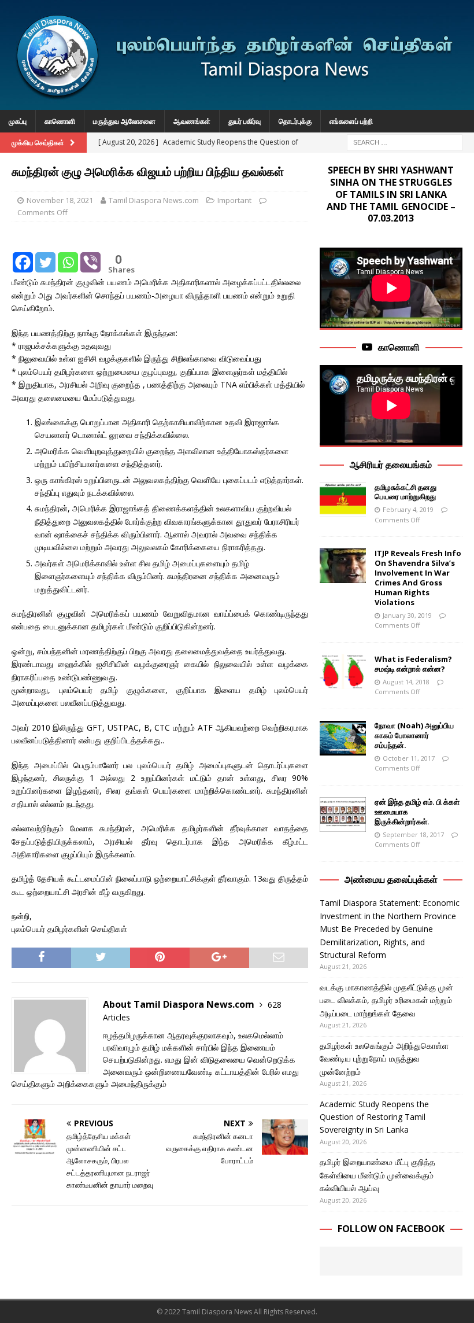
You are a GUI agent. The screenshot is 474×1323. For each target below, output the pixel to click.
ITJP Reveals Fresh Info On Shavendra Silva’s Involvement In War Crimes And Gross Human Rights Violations (418, 577)
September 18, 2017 (413, 834)
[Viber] (90, 254)
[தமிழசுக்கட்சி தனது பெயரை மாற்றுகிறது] (343, 499)
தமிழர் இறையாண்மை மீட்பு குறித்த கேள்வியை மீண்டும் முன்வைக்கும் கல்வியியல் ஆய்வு (377, 1174)
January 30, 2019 (407, 615)
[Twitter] (45, 254)
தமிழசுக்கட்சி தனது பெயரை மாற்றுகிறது (405, 492)
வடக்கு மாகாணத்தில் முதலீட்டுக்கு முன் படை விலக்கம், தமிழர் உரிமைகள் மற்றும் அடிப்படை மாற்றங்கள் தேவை (386, 1000)
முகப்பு (18, 121)
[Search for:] (404, 141)
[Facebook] (23, 254)
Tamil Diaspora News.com (154, 200)
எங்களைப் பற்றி (351, 121)
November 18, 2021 (60, 200)
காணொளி (60, 121)
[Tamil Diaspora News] (237, 103)
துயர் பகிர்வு (244, 121)
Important (234, 200)
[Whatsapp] (68, 254)
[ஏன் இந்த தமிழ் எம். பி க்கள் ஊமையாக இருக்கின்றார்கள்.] (343, 814)
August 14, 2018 (406, 681)
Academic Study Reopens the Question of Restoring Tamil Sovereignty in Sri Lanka (374, 1117)
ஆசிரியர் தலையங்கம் (391, 464)
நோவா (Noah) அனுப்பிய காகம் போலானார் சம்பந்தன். (414, 735)
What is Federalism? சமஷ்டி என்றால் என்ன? (413, 664)
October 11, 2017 (409, 758)
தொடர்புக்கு (295, 121)
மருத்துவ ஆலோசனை (124, 121)
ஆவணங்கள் (191, 121)
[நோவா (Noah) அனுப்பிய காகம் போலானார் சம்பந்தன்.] (343, 738)
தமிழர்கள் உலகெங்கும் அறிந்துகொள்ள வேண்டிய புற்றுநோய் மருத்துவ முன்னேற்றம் (384, 1058)
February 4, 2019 (408, 509)
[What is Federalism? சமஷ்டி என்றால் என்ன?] (343, 671)
